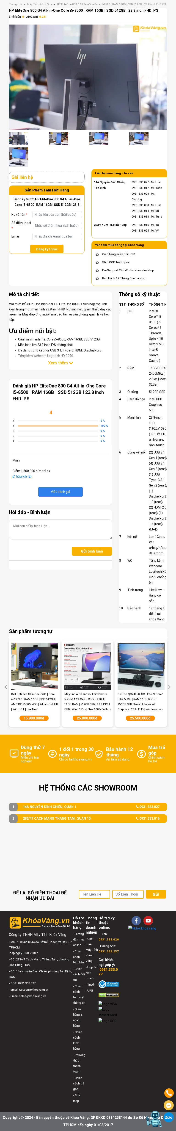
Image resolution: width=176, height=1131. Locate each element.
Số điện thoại (21, 225)
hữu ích (23, 476)
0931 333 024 (140, 230)
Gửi (156, 894)
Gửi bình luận (92, 551)
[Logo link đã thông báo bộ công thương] (109, 984)
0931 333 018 (140, 216)
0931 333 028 (140, 193)
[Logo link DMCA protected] (109, 994)
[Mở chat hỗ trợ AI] (153, 1119)
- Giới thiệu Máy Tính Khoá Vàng (92, 949)
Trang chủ (15, 4)
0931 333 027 (140, 182)
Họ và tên (19, 214)
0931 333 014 (140, 211)
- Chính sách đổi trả (79, 974)
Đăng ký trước (47, 249)
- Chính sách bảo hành (79, 957)
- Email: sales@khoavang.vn (27, 996)
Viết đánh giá (60, 492)
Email (15, 236)
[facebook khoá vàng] (136, 920)
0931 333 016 (140, 225)
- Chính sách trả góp (78, 1083)
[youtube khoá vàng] (148, 920)
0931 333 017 (140, 188)
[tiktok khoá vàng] (142, 928)
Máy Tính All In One (39, 4)
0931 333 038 (140, 205)
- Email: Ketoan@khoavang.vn (29, 989)
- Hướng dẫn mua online (79, 939)
